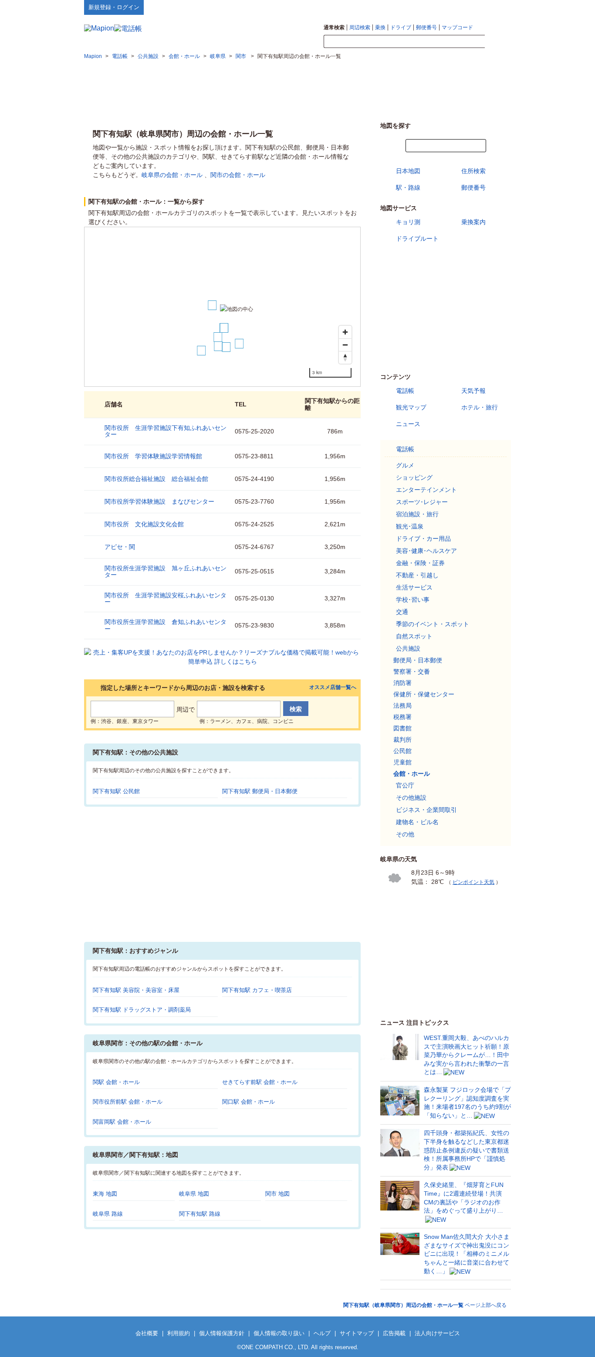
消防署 (402, 682)
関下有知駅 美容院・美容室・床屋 (136, 990)
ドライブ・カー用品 (423, 538)
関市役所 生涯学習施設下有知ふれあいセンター (166, 431)
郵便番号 (426, 27)
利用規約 (178, 1333)
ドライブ (400, 27)
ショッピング (414, 477)
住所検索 (473, 170)
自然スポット (414, 636)
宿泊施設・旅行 (417, 514)
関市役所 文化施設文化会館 (144, 524)
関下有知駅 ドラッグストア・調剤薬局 (142, 1009)
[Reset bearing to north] (345, 357)
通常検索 (334, 27)
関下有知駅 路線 (199, 1213)
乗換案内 (473, 221)
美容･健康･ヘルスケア (426, 550)
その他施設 (411, 797)
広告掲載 (394, 1333)
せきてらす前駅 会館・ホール (260, 1082)
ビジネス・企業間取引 (426, 809)
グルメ (405, 465)
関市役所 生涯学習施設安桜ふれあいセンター (166, 598)
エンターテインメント (426, 489)
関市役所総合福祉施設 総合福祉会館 (156, 478)
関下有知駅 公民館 (116, 791)
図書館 (402, 728)
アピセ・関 (120, 546)
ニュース (408, 423)
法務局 (402, 705)
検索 (498, 41)
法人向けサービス (437, 1333)
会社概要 (146, 1333)
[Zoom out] (345, 344)
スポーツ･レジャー (422, 501)
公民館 (402, 750)
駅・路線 (408, 187)
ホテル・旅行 (479, 407)
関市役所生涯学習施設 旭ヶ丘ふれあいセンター (166, 571)
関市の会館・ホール (237, 174)
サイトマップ (496, 7)
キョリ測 (408, 221)
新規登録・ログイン (113, 7)
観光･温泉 (409, 526)
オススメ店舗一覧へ (332, 687)
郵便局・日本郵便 (417, 660)
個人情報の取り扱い (279, 1333)
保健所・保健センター (423, 694)
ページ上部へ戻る (425, 1305)
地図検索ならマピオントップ (425, 7)
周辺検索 (359, 27)
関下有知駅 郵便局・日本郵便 (260, 791)
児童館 (402, 762)
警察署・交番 (411, 671)
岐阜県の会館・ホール (172, 174)
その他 (405, 834)
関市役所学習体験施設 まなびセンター (159, 501)
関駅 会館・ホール (116, 1082)
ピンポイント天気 (473, 882)
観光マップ (411, 407)
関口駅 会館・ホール (248, 1101)
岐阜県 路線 (108, 1213)
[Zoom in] (345, 332)
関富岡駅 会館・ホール (122, 1121)
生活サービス (414, 587)
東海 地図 (105, 1193)
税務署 (402, 716)
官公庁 (405, 785)
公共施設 (408, 648)
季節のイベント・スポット (432, 624)
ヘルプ (469, 7)
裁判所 (402, 739)
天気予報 (473, 390)
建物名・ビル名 (417, 821)
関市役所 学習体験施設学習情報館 (153, 456)
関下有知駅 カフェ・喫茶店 (257, 990)
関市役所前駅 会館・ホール (127, 1101)
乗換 (380, 27)
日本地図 (408, 170)
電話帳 (405, 390)
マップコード (457, 27)
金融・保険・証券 (420, 562)
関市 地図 (277, 1193)
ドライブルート (417, 238)
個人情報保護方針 (221, 1333)
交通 (402, 611)
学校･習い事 (412, 599)
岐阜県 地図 (194, 1193)
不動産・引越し (417, 575)
